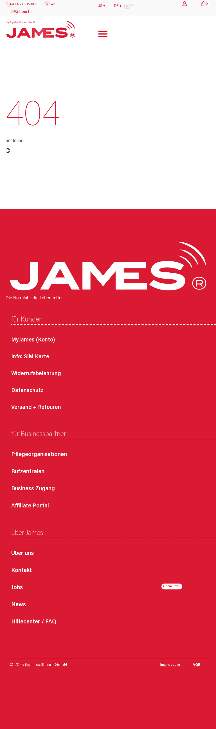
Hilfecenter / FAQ (33, 622)
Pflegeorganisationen (39, 455)
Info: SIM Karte (30, 357)
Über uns (22, 554)
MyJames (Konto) (33, 340)
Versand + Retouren (36, 407)
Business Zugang (33, 489)
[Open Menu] (98, 33)
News (18, 605)
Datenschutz (27, 390)
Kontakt (21, 571)
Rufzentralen (27, 472)
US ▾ (101, 6)
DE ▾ (118, 6)
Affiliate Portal (30, 506)
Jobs (17, 588)
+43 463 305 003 (23, 4)
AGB (197, 665)
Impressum (170, 665)
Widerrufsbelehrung (36, 374)
